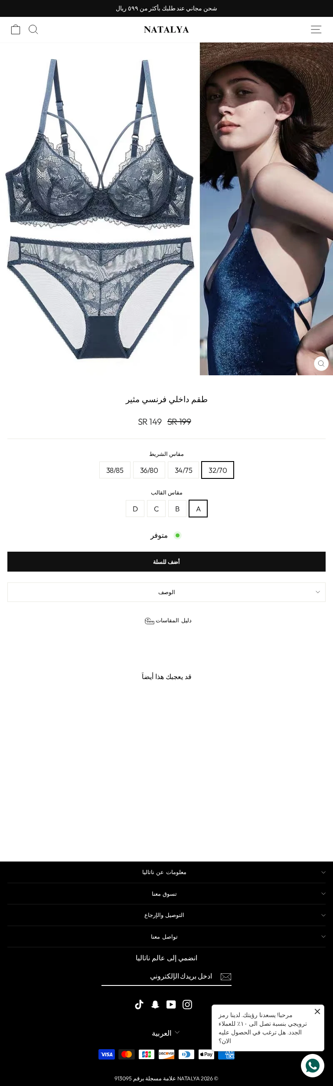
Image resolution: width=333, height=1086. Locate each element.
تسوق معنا (164, 893)
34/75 (184, 470)
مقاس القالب (167, 492)
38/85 (115, 470)
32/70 (218, 470)
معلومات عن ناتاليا (164, 871)
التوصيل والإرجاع (164, 914)
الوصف (166, 592)
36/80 (149, 470)
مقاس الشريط (166, 453)
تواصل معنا (164, 936)
